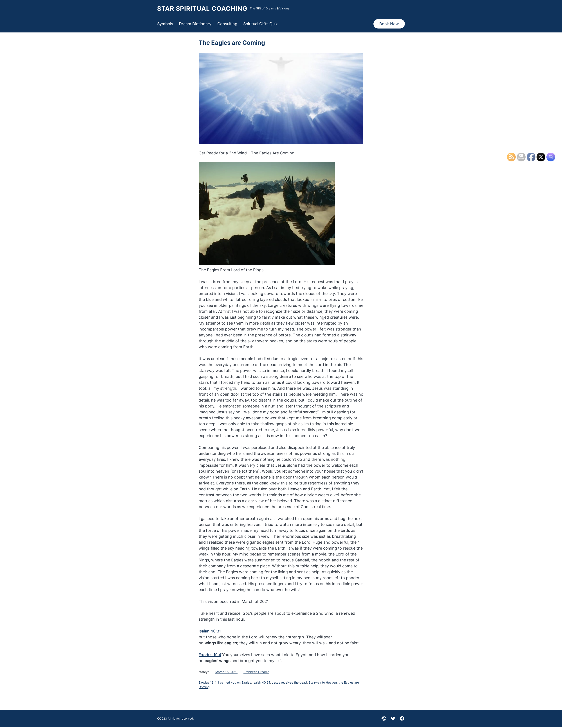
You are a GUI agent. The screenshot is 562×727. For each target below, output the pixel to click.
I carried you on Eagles (234, 682)
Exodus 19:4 (210, 654)
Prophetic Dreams (256, 672)
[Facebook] (402, 718)
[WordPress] (383, 718)
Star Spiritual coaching (202, 8)
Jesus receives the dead (289, 682)
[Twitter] (393, 718)
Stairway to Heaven (323, 682)
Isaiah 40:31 (210, 631)
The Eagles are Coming (232, 42)
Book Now (389, 23)
